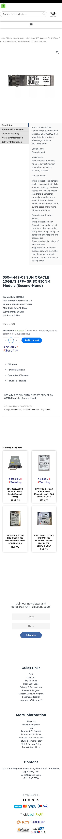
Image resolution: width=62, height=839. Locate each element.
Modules (30, 38)
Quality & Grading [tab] (10, 133)
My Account (31, 680)
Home (2, 38)
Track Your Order (31, 684)
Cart (31, 674)
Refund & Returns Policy (31, 741)
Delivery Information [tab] (12, 142)
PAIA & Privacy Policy (31, 744)
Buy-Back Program (31, 690)
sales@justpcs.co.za (31, 775)
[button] (31, 24)
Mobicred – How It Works (31, 737)
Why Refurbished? (31, 724)
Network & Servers (15, 38)
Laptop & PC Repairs (31, 731)
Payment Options (16, 369)
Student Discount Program (31, 693)
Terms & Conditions (31, 747)
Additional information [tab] (13, 129)
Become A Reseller (31, 697)
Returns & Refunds (17, 380)
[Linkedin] (33, 800)
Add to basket (32, 340)
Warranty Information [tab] (12, 137)
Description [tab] (7, 125)
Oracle (47, 410)
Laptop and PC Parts (31, 734)
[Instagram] (29, 800)
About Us (31, 721)
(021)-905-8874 (31, 778)
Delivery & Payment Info (31, 687)
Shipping (12, 364)
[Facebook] (24, 800)
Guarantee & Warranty (19, 375)
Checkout (31, 677)
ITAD (31, 728)
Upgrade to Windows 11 (31, 700)
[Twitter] (37, 800)
